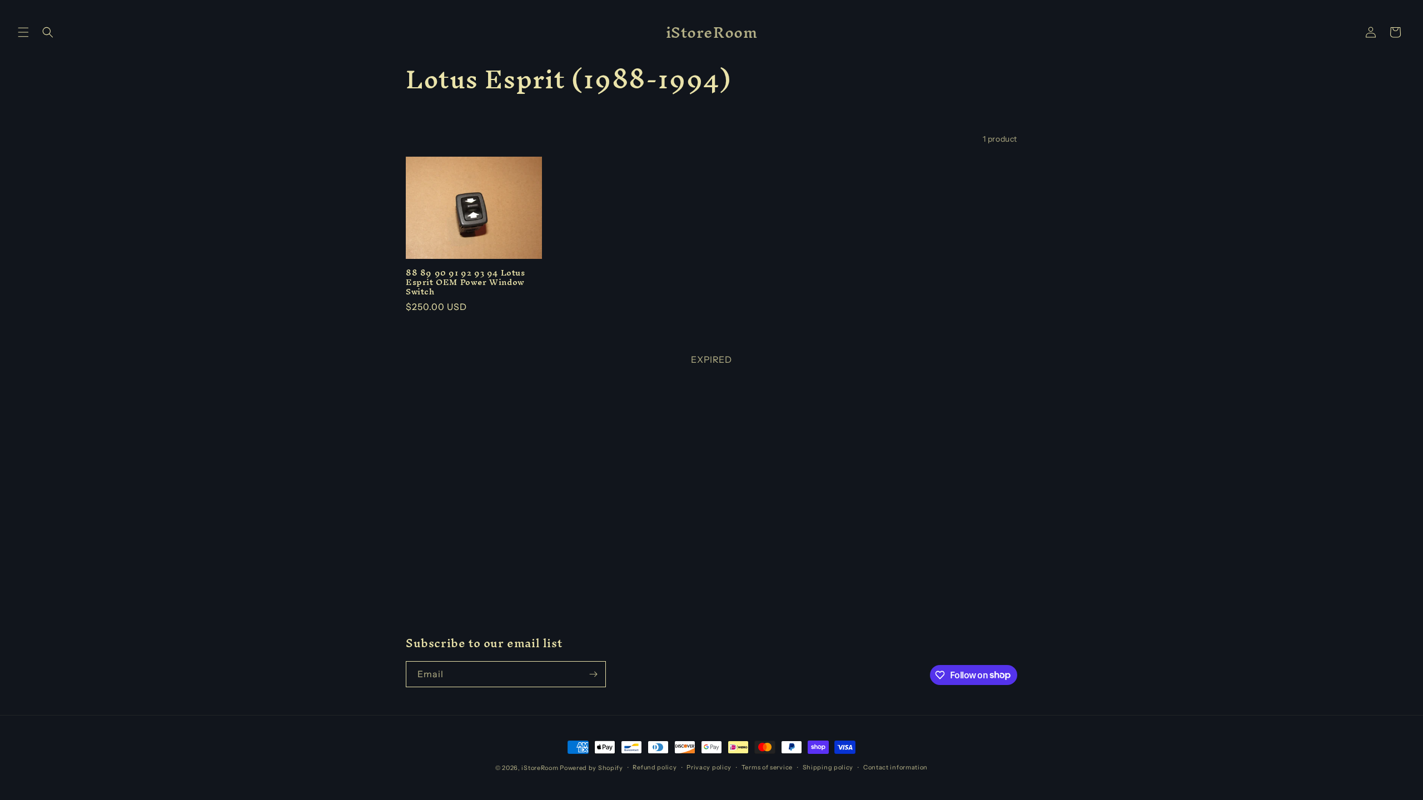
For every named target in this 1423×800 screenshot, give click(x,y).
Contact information (895, 767)
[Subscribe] (593, 674)
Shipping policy (828, 767)
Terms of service (767, 767)
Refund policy (654, 767)
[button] (23, 32)
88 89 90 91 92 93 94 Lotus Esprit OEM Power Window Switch (465, 282)
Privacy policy (709, 767)
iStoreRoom (539, 768)
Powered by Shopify (591, 768)
